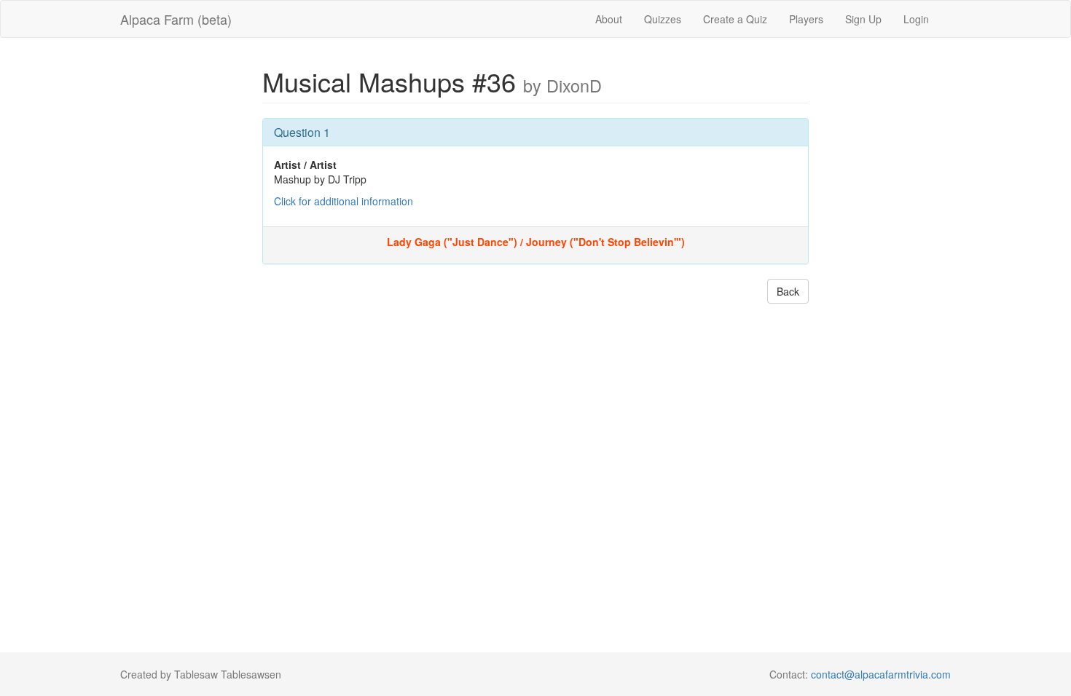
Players (806, 19)
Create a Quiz (735, 19)
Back (788, 291)
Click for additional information (343, 201)
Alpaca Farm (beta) (176, 18)
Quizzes (662, 19)
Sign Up (863, 19)
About (608, 19)
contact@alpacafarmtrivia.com (881, 674)
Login (916, 19)
